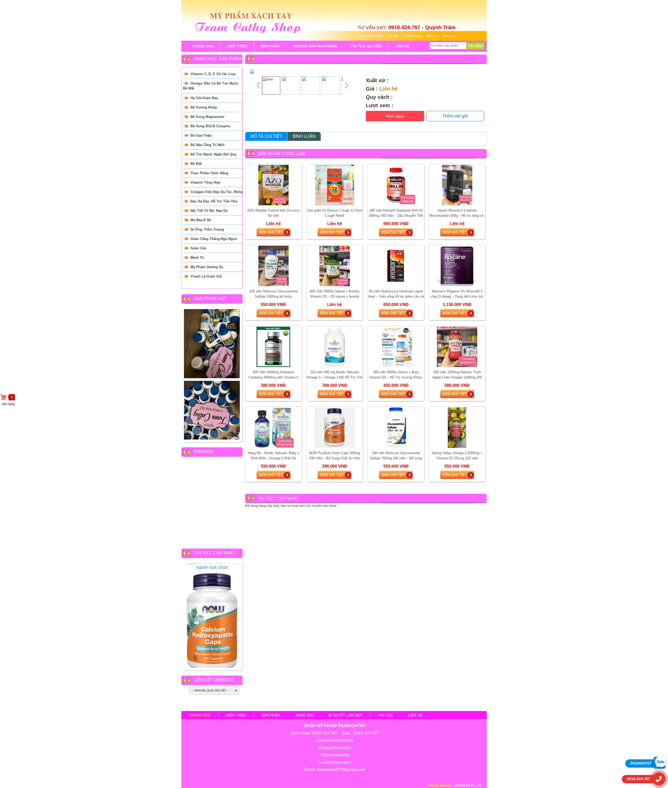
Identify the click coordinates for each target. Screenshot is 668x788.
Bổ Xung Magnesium (207, 117)
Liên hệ (415, 715)
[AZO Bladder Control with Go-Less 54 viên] (273, 185)
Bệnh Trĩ (197, 258)
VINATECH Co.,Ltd (467, 785)
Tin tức (385, 715)
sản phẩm (270, 48)
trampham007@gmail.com (341, 769)
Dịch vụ (431, 36)
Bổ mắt (196, 164)
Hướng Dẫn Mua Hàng (315, 46)
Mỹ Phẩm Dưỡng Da (206, 267)
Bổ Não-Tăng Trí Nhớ (207, 145)
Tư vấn (393, 36)
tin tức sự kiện (366, 46)
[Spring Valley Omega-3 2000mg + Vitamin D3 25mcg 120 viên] (457, 427)
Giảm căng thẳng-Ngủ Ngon (213, 239)
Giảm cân (198, 248)
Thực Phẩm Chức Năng (209, 173)
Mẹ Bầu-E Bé (200, 220)
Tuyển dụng (412, 36)
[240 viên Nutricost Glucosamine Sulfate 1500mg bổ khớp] (273, 266)
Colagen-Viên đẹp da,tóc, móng (216, 192)
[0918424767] (659, 762)
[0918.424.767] (658, 778)
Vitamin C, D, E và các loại (213, 74)
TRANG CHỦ (203, 46)
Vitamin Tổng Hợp (205, 182)
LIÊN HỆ (402, 46)
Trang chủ (200, 715)
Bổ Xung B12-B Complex (210, 126)
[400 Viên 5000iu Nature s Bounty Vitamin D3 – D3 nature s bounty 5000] (334, 266)
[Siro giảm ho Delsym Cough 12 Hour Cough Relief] (334, 185)
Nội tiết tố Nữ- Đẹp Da (209, 211)
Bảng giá (449, 36)
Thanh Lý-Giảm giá (206, 276)
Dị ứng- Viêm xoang (207, 229)
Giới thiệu (236, 715)
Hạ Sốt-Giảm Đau (204, 98)
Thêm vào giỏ (455, 116)
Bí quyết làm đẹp (371, 36)
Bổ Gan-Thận (201, 135)
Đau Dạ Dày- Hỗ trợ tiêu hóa (213, 201)
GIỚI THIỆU (237, 46)
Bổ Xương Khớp (203, 107)
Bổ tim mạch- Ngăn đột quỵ (213, 154)
